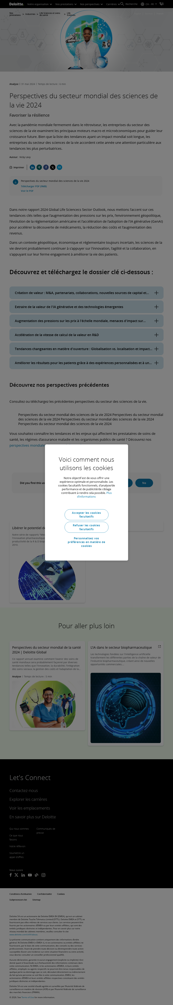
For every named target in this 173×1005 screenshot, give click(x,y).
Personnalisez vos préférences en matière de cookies (86, 542)
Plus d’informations (94, 494)
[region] (86, 502)
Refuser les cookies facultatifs (86, 527)
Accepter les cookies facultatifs (86, 514)
